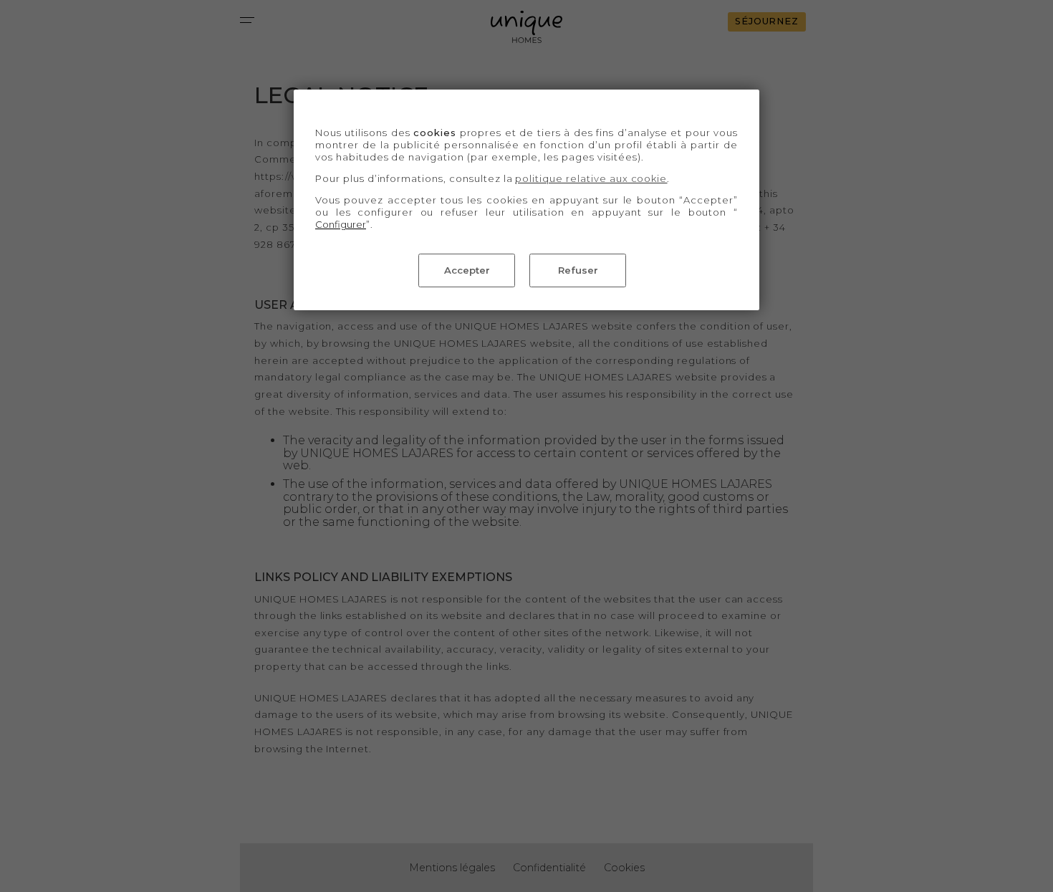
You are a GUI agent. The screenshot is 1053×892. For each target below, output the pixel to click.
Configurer (340, 224)
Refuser (578, 270)
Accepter (467, 270)
